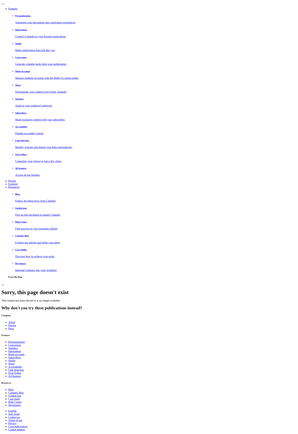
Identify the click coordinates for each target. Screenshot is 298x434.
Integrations (14, 351)
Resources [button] (13, 187)
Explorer (13, 184)
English (12, 411)
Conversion (14, 345)
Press (11, 328)
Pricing (12, 180)
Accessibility (15, 366)
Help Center (15, 402)
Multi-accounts (16, 354)
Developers (14, 405)
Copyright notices (18, 426)
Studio (11, 360)
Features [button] (12, 8)
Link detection (16, 369)
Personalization (16, 342)
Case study (14, 398)
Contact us (14, 417)
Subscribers (14, 357)
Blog (11, 389)
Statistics (13, 348)
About (11, 322)
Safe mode (14, 414)
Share (11, 363)
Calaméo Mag (16, 392)
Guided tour (14, 395)
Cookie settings (16, 429)
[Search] (2, 284)
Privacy (12, 423)
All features (14, 376)
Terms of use (15, 420)
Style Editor (14, 373)
